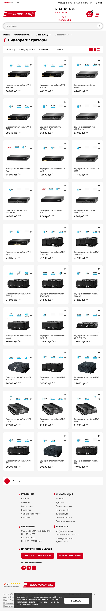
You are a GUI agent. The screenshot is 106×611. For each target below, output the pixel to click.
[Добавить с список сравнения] (31, 60)
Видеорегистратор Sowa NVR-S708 (18, 253)
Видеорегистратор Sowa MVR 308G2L (18, 295)
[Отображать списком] (94, 49)
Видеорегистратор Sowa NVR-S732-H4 (52, 86)
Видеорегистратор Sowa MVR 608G (86, 420)
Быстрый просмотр (19, 71)
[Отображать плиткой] (91, 49)
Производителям (64, 506)
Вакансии (26, 517)
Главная (6, 35)
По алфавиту (44, 49)
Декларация (62, 514)
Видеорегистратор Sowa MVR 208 (86, 462)
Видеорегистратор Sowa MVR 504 (52, 462)
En (18, 3)
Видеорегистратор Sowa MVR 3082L (18, 337)
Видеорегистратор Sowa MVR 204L (18, 462)
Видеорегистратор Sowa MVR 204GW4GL (52, 295)
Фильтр (12, 49)
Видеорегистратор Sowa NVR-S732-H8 (18, 86)
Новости (60, 498)
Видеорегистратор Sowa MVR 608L (52, 420)
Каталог (25, 498)
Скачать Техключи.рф (70, 555)
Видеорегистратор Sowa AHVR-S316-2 (50, 128)
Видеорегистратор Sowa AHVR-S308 (16, 211)
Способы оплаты (64, 517)
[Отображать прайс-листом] (98, 49)
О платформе (27, 506)
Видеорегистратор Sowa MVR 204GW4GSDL (86, 337)
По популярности (26, 49)
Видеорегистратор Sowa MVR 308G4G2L (52, 253)
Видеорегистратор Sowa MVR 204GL (52, 378)
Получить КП (62, 510)
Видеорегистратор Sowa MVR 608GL (18, 420)
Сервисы (25, 502)
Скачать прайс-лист (30, 514)
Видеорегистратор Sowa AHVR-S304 (84, 211)
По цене (58, 49)
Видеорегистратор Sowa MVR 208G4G (86, 295)
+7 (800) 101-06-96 (65, 10)
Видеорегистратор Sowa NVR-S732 (18, 128)
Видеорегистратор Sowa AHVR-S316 (84, 128)
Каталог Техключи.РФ (23, 35)
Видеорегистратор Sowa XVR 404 (52, 211)
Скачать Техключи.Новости (37, 555)
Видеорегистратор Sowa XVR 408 (18, 170)
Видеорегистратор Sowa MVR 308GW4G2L (86, 253)
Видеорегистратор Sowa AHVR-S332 (84, 86)
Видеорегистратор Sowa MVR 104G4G (52, 337)
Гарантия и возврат (65, 521)
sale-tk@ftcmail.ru (64, 18)
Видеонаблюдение (43, 35)
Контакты (26, 510)
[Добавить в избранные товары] (31, 65)
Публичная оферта (11, 603)
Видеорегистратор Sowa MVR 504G (86, 378)
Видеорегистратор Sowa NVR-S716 (52, 170)
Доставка (60, 502)
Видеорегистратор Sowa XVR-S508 (86, 170)
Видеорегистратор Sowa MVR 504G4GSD (18, 378)
